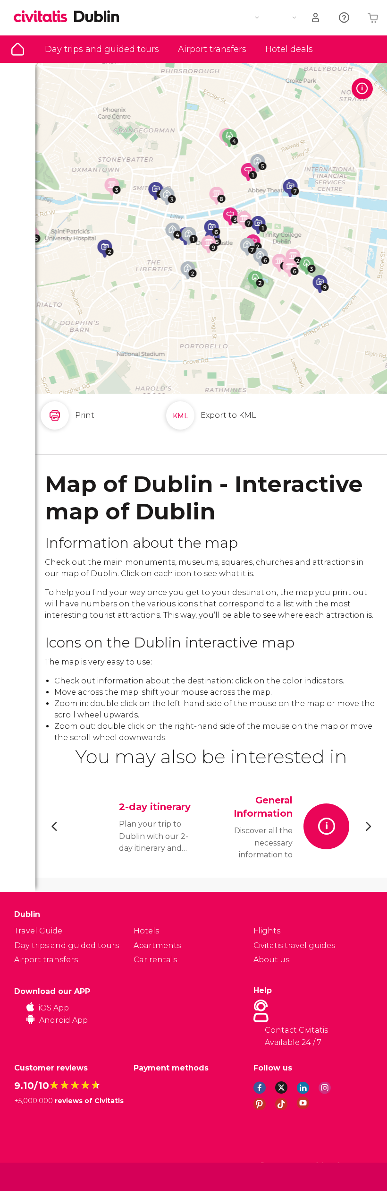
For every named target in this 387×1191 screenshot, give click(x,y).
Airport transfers (212, 49)
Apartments (157, 945)
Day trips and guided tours (102, 49)
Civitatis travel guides (294, 945)
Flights (266, 930)
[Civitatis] (33, 1176)
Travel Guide (17, 49)
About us (271, 959)
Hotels (146, 930)
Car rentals (155, 959)
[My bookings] (316, 17)
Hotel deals (289, 49)
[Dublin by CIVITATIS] (44, 17)
